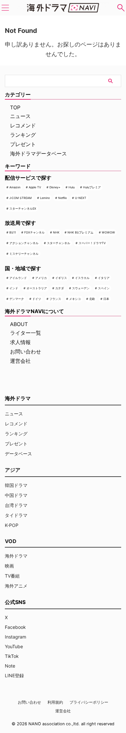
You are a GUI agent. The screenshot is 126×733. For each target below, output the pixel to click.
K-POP (11, 525)
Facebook (15, 627)
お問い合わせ (25, 351)
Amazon (14, 187)
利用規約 (55, 702)
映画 (9, 566)
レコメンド (23, 125)
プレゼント (23, 144)
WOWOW (108, 232)
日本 (106, 299)
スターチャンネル (58, 243)
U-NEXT (80, 198)
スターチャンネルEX (22, 208)
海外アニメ (16, 586)
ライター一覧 (25, 333)
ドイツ (36, 299)
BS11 (12, 232)
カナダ (59, 288)
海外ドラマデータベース (38, 153)
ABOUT (19, 324)
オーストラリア (36, 288)
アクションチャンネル (23, 243)
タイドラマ (16, 515)
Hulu (71, 187)
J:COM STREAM (20, 198)
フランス (55, 299)
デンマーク (16, 299)
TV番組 (12, 576)
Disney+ (54, 187)
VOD (10, 541)
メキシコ (75, 299)
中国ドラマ (16, 495)
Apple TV (35, 187)
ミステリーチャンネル (23, 253)
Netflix (62, 198)
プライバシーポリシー (88, 702)
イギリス (61, 278)
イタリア (104, 278)
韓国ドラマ (16, 485)
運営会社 (20, 361)
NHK (56, 232)
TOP (15, 107)
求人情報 (20, 342)
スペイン (104, 288)
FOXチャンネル (34, 232)
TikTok (12, 656)
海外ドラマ (16, 556)
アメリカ (41, 278)
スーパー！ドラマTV (92, 243)
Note (10, 666)
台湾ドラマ (16, 505)
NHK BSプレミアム (80, 232)
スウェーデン (80, 288)
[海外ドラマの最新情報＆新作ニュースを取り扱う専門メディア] (63, 7)
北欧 (92, 299)
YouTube (14, 646)
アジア (12, 470)
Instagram (15, 636)
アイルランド (18, 278)
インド (13, 288)
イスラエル (82, 278)
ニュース (20, 116)
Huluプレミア (92, 187)
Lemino (45, 198)
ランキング (23, 135)
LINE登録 (14, 675)
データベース (18, 453)
